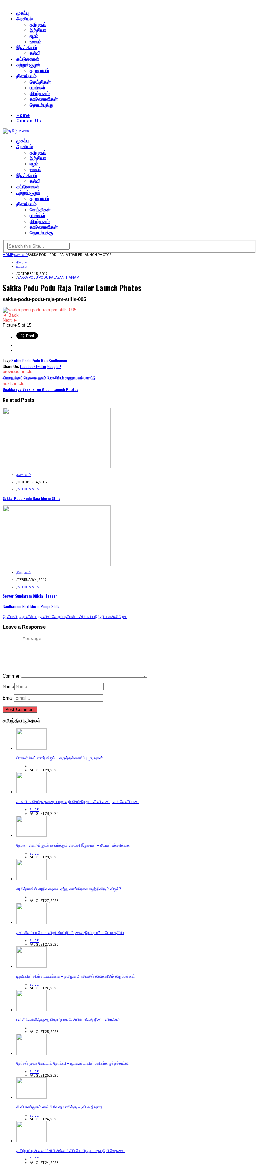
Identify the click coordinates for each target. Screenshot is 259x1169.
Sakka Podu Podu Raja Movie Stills (31, 498)
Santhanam (68, 277)
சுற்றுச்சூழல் (28, 64)
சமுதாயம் (39, 70)
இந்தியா (38, 30)
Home (23, 115)
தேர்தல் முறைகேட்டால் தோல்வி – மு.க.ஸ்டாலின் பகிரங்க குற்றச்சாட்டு (72, 1063)
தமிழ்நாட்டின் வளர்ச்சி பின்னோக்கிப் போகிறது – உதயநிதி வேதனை (70, 1150)
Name (8, 686)
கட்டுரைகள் (27, 59)
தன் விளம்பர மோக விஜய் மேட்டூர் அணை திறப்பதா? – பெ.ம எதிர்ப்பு (70, 932)
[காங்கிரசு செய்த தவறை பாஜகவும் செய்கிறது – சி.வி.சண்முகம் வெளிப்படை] (31, 791)
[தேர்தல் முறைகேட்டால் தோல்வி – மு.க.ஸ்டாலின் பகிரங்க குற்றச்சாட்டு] (31, 1053)
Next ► (10, 320)
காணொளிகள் (44, 99)
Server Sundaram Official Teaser (30, 596)
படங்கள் (37, 87)
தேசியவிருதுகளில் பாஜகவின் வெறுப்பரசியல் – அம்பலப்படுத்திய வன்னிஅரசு (65, 616)
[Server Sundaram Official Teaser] (57, 564)
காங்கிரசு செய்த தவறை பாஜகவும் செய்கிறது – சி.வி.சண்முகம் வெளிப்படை (77, 801)
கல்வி (35, 53)
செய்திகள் (40, 82)
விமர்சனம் (40, 93)
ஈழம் (34, 36)
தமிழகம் (38, 24)
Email (8, 698)
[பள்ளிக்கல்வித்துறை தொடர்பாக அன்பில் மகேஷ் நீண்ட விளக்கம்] (31, 1009)
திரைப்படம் (26, 76)
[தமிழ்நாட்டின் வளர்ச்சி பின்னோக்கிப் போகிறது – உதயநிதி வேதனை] (31, 1140)
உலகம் (35, 41)
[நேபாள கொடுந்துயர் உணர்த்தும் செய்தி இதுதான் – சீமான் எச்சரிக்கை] (31, 835)
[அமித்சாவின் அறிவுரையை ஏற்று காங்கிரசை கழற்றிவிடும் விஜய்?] (31, 878)
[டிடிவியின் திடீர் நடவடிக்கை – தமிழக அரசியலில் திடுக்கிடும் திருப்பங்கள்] (31, 966)
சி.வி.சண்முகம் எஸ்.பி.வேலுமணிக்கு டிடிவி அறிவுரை (59, 1106)
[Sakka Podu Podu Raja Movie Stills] (57, 466)
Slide (34, 766)
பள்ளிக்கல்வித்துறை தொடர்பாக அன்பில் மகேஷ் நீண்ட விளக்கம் (68, 1019)
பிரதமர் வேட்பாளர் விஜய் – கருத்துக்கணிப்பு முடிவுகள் (59, 757)
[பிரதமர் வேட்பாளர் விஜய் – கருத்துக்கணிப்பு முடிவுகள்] (31, 748)
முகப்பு (22, 13)
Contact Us (28, 120)
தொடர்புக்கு (41, 105)
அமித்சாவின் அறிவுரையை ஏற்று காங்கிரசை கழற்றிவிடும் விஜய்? (68, 888)
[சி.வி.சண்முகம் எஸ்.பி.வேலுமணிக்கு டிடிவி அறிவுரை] (31, 1097)
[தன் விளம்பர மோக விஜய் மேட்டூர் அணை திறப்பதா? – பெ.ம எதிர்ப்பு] (31, 922)
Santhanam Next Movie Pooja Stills (31, 606)
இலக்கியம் (26, 47)
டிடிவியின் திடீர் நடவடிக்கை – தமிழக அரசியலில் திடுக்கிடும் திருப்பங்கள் (75, 976)
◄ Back (11, 315)
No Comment (29, 489)
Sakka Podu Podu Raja (38, 277)
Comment (12, 676)
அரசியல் (24, 18)
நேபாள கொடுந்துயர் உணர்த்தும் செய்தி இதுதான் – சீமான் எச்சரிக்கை (73, 845)
